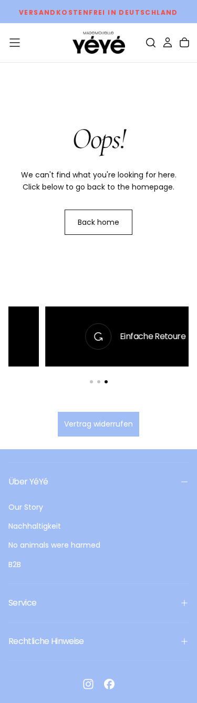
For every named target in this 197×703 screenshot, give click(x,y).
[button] (14, 42)
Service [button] (22, 603)
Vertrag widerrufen (98, 424)
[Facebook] (109, 684)
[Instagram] (88, 684)
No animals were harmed (54, 545)
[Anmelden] (167, 42)
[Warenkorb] (184, 42)
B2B (14, 564)
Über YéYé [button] (28, 482)
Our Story (25, 507)
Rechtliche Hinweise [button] (46, 641)
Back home (98, 222)
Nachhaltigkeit (34, 526)
